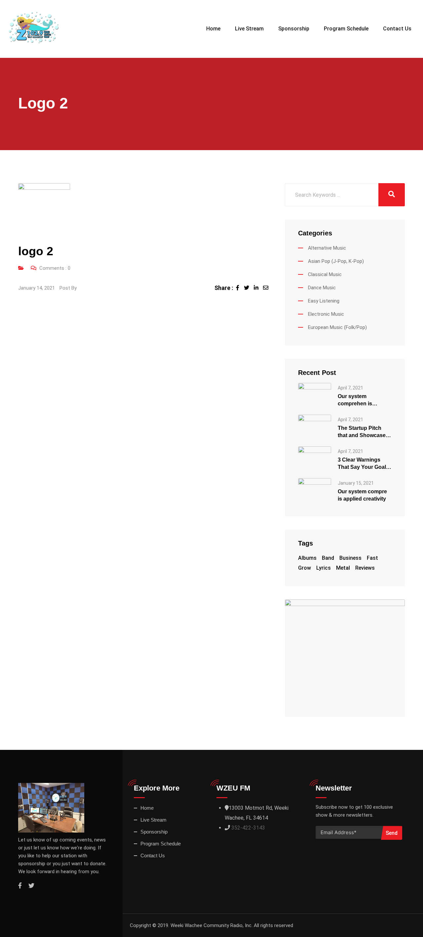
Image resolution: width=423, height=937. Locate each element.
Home (213, 28)
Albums (307, 558)
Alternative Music (327, 248)
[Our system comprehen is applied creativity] (314, 395)
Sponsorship (293, 28)
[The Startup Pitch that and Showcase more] (314, 427)
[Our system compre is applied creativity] (314, 490)
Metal (343, 568)
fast (372, 558)
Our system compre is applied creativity (362, 495)
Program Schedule (346, 28)
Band (328, 558)
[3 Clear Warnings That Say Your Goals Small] (314, 458)
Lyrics (323, 568)
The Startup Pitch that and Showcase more (362, 432)
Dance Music (322, 288)
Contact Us (397, 28)
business (350, 558)
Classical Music (325, 274)
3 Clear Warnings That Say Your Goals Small (363, 464)
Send (392, 833)
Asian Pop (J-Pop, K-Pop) (336, 261)
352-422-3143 (248, 828)
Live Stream (249, 28)
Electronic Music (326, 314)
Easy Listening (323, 301)
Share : (223, 287)
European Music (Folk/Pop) (337, 327)
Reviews (365, 568)
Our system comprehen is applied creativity (359, 400)
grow (304, 568)
